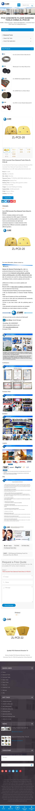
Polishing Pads (6, 711)
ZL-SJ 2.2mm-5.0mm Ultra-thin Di (21, 54)
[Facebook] (8, 201)
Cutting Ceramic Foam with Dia (20, 727)
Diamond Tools (8, 22)
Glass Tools (5, 679)
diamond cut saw (6, 719)
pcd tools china (25, 545)
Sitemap (4, 690)
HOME (2, 22)
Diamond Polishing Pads (8, 716)
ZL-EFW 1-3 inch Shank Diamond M (22, 103)
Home (4, 672)
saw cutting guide (6, 706)
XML (3, 693)
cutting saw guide (6, 701)
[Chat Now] (17, 808)
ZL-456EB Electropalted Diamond (21, 78)
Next (33, 631)
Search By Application (19, 22)
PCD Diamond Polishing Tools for (17, 650)
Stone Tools (5, 682)
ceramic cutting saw (7, 703)
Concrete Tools (30, 22)
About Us (4, 684)
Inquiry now (8, 197)
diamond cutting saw (7, 709)
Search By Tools (8, 38)
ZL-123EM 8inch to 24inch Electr (21, 90)
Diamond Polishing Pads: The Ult (20, 736)
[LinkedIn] (2, 201)
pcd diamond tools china (10, 548)
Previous (1, 631)
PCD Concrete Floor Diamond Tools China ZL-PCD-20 (16, 571)
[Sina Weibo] (11, 201)
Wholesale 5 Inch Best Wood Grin (21, 66)
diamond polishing (7, 714)
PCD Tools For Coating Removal (17, 24)
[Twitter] (5, 201)
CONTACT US (6, 687)
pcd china (16, 545)
